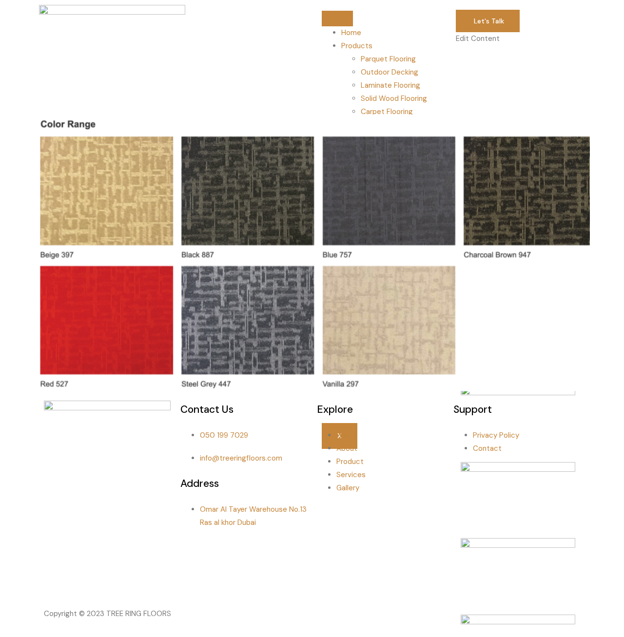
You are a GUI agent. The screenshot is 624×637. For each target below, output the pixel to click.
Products (356, 46)
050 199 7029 (224, 435)
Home (351, 33)
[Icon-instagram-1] (82, 581)
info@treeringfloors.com (241, 458)
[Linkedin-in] (109, 581)
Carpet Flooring (387, 111)
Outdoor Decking (389, 72)
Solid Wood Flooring (394, 98)
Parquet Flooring (388, 59)
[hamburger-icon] (337, 18)
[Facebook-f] (56, 581)
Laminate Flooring (390, 85)
